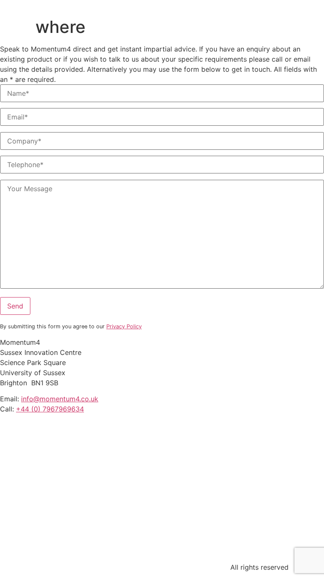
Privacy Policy (124, 326)
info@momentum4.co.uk (59, 399)
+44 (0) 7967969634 (50, 409)
